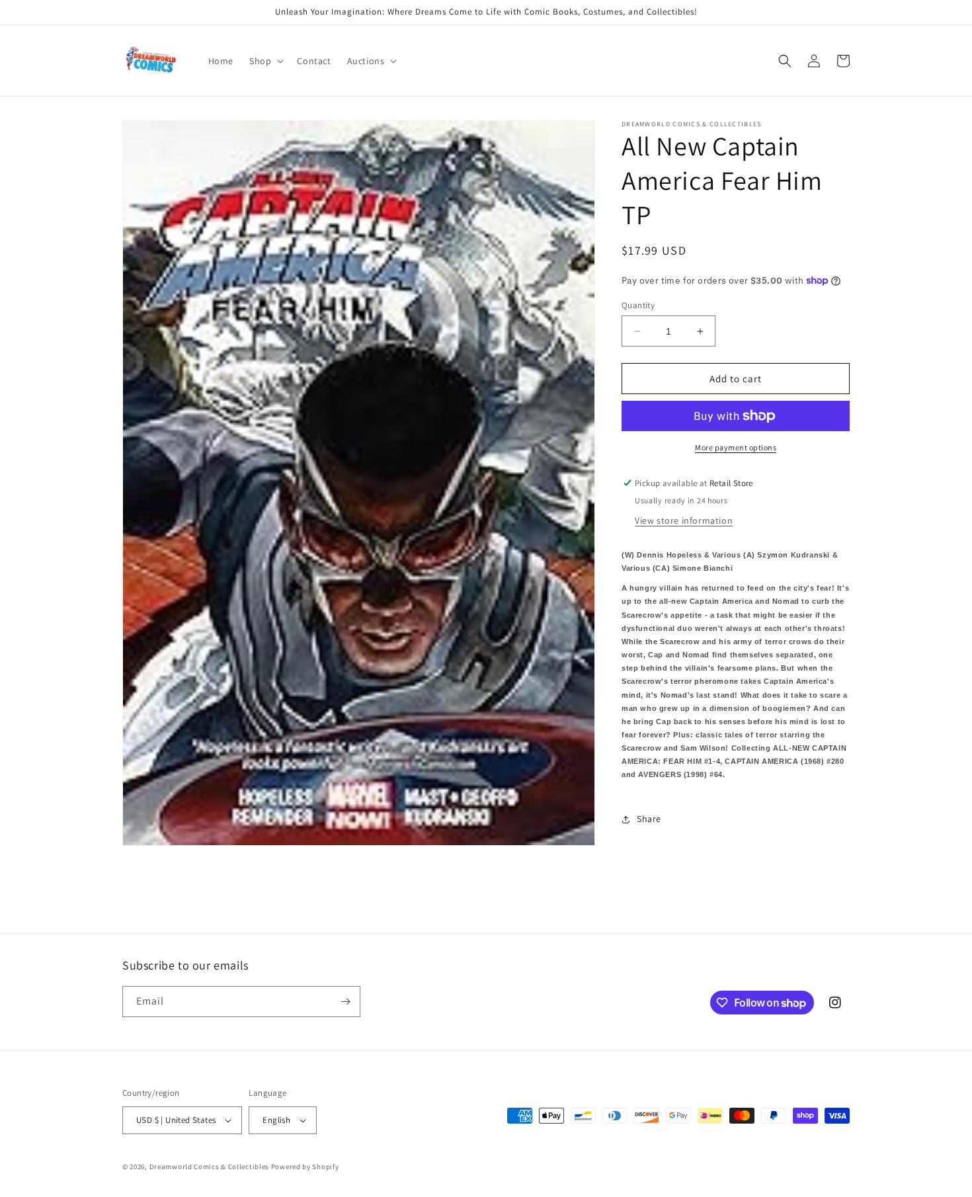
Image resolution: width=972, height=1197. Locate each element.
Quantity (638, 305)
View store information (684, 520)
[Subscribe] (345, 1001)
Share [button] (649, 819)
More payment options (735, 447)
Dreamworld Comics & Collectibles (209, 1166)
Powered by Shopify (305, 1166)
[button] (265, 61)
